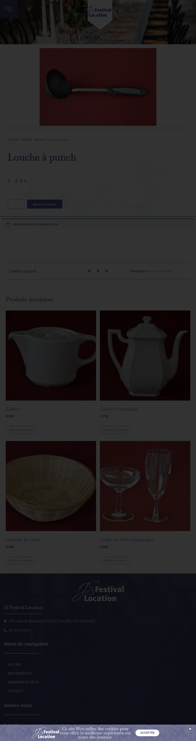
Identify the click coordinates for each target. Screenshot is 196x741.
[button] (190, 729)
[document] (98, 370)
